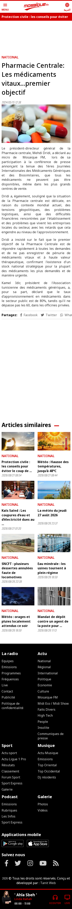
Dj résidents (47, 777)
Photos (43, 804)
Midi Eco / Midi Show (53, 703)
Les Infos (8, 816)
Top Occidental (49, 771)
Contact (7, 691)
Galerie (7, 789)
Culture (43, 691)
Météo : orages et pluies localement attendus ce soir (16, 621)
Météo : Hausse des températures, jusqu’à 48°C (53, 466)
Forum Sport (11, 777)
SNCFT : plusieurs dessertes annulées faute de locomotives (17, 570)
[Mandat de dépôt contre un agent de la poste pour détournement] (54, 596)
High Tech (45, 715)
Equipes (8, 661)
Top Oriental (47, 765)
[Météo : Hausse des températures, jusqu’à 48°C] (54, 441)
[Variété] (6, 897)
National (10, 57)
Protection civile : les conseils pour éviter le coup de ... (17, 466)
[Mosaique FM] (36, 7)
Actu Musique (48, 753)
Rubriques (9, 810)
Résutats (8, 765)
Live (5, 685)
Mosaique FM (48, 697)
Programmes (11, 673)
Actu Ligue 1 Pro (14, 759)
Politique (44, 679)
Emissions (9, 667)
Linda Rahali (23, 899)
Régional (44, 667)
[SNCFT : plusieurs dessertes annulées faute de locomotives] (18, 543)
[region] (36, 367)
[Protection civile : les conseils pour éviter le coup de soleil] (18, 441)
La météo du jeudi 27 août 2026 (52, 512)
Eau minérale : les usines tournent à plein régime (52, 568)
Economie (45, 685)
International (48, 673)
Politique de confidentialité (12, 705)
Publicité (8, 697)
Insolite (43, 727)
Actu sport (9, 753)
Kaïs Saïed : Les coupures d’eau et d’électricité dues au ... (18, 517)
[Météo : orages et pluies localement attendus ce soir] (18, 596)
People (43, 721)
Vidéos (43, 810)
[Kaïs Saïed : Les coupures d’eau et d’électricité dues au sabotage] (18, 490)
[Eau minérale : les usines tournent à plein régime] (54, 543)
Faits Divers (46, 709)
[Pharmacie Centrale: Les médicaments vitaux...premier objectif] (36, 123)
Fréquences (10, 679)
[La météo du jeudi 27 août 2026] (54, 490)
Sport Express (12, 783)
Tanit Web (48, 883)
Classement (10, 771)
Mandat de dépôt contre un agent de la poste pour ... (53, 621)
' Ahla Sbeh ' (25, 894)
